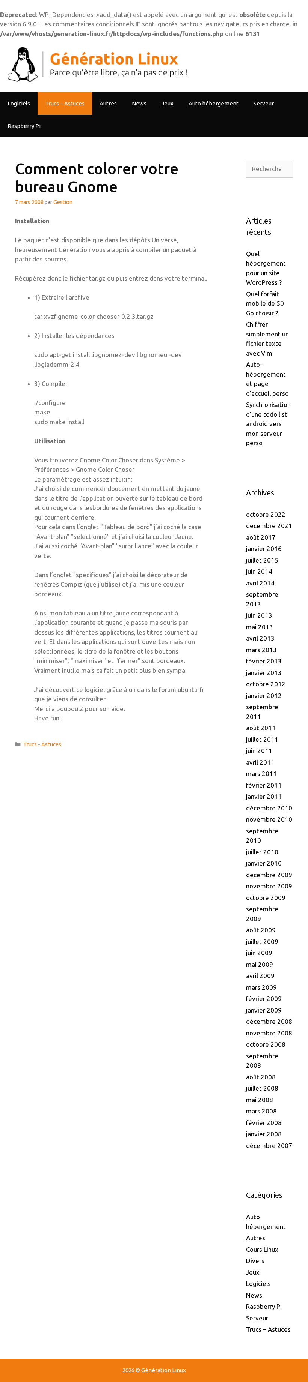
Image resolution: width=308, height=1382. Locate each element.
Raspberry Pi (24, 126)
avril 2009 (260, 975)
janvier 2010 (264, 863)
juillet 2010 (262, 851)
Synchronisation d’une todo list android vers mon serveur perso (268, 423)
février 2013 (264, 661)
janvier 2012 (264, 695)
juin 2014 (259, 571)
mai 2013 (259, 626)
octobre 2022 (265, 514)
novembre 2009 (269, 886)
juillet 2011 (262, 739)
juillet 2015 (262, 560)
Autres (108, 103)
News (139, 103)
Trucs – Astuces (65, 103)
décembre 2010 (269, 808)
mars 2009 (261, 987)
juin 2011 (259, 750)
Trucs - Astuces (42, 744)
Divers (255, 1260)
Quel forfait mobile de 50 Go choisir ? (265, 303)
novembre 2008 (269, 1033)
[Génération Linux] (96, 64)
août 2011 (261, 727)
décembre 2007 (269, 1145)
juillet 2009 (262, 941)
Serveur (264, 103)
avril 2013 (260, 638)
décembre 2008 (269, 1021)
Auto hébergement (214, 103)
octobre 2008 (265, 1044)
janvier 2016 (264, 548)
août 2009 (261, 929)
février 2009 (264, 998)
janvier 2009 (264, 1010)
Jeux (168, 103)
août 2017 (261, 537)
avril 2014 (260, 583)
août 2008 (261, 1076)
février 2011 (264, 785)
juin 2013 (259, 615)
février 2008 (264, 1122)
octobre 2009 (265, 897)
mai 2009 (259, 964)
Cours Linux (262, 1249)
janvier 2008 (264, 1133)
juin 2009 (259, 952)
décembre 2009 (269, 874)
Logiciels (19, 103)
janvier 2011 (264, 796)
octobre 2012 (265, 683)
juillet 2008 (262, 1088)
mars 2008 (261, 1111)
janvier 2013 (264, 672)
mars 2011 (261, 773)
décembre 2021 (269, 525)
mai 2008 (259, 1099)
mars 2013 (261, 649)
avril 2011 (260, 762)
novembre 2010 (269, 819)
